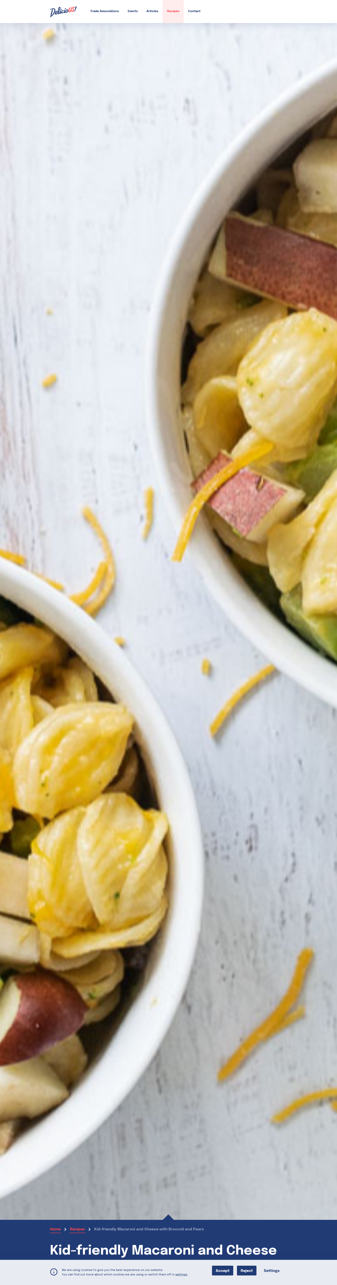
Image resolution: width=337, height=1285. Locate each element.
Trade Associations (104, 11)
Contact (194, 11)
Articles (152, 11)
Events (133, 11)
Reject (247, 1271)
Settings (272, 1271)
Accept (223, 1271)
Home (55, 1229)
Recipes (173, 11)
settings (181, 1274)
